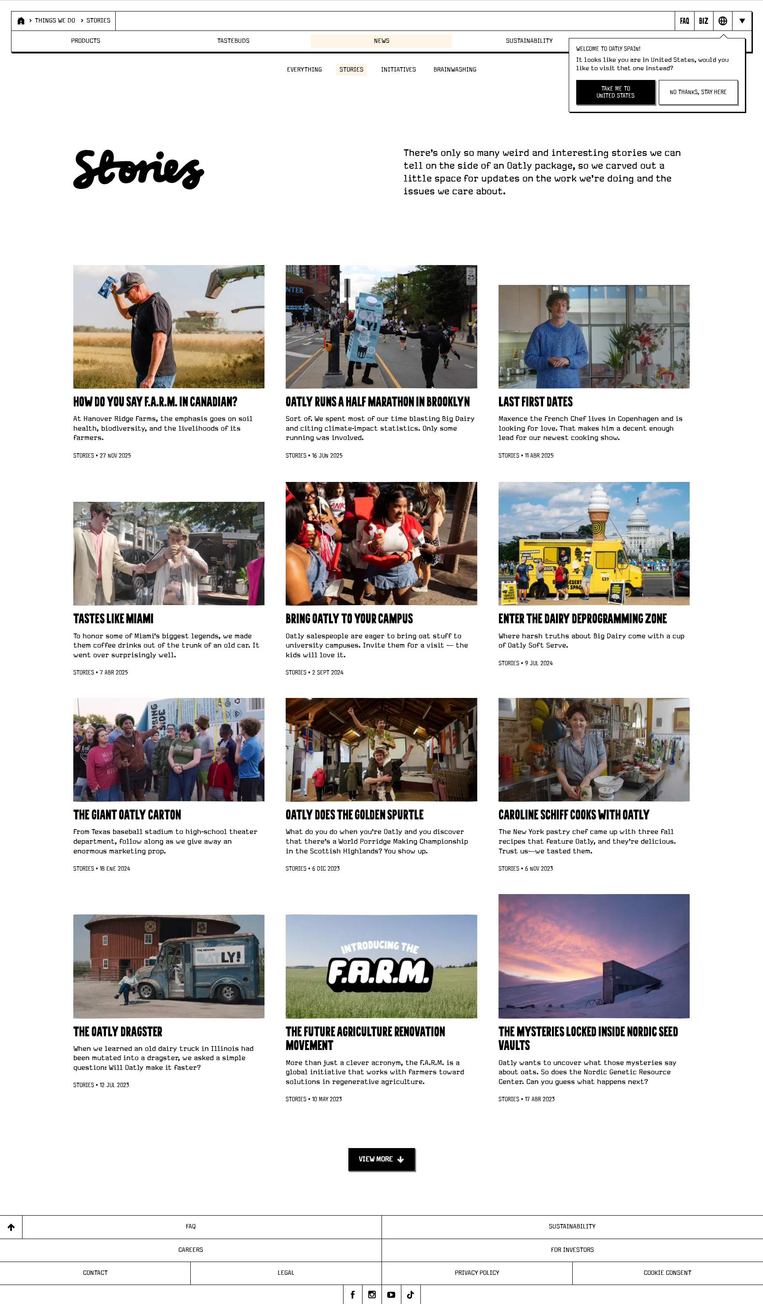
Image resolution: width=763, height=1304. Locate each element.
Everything (304, 69)
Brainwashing (455, 69)
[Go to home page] (20, 20)
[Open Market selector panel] (722, 20)
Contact (95, 1273)
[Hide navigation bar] (741, 20)
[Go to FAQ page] (684, 20)
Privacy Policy (477, 1273)
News (381, 41)
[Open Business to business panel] (703, 20)
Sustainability (529, 41)
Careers (190, 1250)
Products (85, 41)
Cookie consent (667, 1273)
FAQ (191, 1226)
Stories (98, 20)
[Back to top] (11, 1227)
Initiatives (398, 69)
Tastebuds (233, 41)
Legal (286, 1273)
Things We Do (55, 20)
